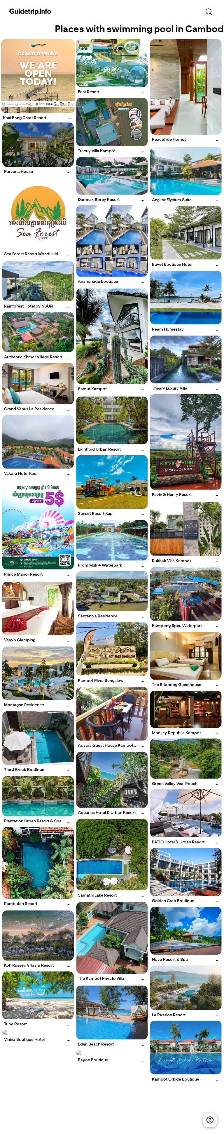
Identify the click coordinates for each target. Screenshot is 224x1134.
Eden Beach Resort (96, 1044)
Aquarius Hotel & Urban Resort (107, 812)
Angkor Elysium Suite (172, 199)
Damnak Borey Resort (99, 199)
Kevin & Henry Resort (172, 494)
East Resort (88, 91)
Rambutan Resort (20, 903)
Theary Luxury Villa (169, 388)
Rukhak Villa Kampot (171, 560)
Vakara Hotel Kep (20, 473)
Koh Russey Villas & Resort (29, 965)
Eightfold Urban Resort (99, 449)
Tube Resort (15, 1024)
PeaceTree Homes (169, 139)
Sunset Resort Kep (95, 513)
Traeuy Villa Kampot (97, 151)
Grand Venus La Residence (29, 409)
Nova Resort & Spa (170, 959)
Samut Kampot (92, 388)
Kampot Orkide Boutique (175, 1079)
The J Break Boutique (24, 769)
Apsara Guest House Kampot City (105, 747)
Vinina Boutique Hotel (24, 1039)
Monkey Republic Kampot (176, 732)
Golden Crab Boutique (173, 900)
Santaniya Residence (98, 616)
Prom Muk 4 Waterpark (100, 565)
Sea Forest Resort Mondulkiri (31, 254)
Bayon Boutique (93, 1059)
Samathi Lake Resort (97, 895)
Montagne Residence (24, 704)
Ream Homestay (168, 329)
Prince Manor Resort (23, 574)
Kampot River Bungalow (101, 680)
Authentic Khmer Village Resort (33, 357)
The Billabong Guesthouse (176, 684)
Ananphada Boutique (98, 281)
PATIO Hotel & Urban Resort (178, 842)
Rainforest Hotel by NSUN (28, 306)
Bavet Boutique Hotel (172, 264)
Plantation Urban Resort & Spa (33, 821)
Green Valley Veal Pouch (174, 783)
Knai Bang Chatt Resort (24, 117)
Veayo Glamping (19, 640)
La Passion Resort (169, 1014)
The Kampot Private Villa (101, 978)
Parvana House (18, 171)
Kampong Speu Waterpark (177, 625)
